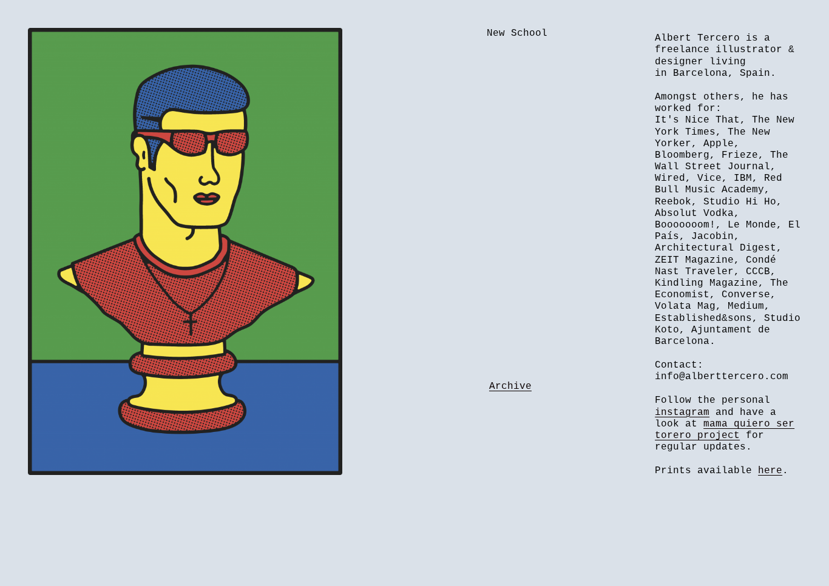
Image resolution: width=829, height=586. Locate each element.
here (770, 470)
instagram (682, 412)
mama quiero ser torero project (724, 430)
